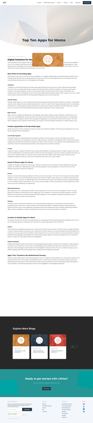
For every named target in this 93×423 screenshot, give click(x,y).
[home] (5, 2)
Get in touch (87, 2)
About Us (66, 2)
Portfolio (39, 2)
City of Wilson (65, 413)
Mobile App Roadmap (49, 2)
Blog (72, 2)
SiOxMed (64, 415)
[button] (78, 2)
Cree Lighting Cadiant (66, 405)
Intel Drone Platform (66, 409)
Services (59, 2)
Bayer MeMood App (66, 407)
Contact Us (44, 411)
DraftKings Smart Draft (67, 403)
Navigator (64, 411)
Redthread (64, 417)
